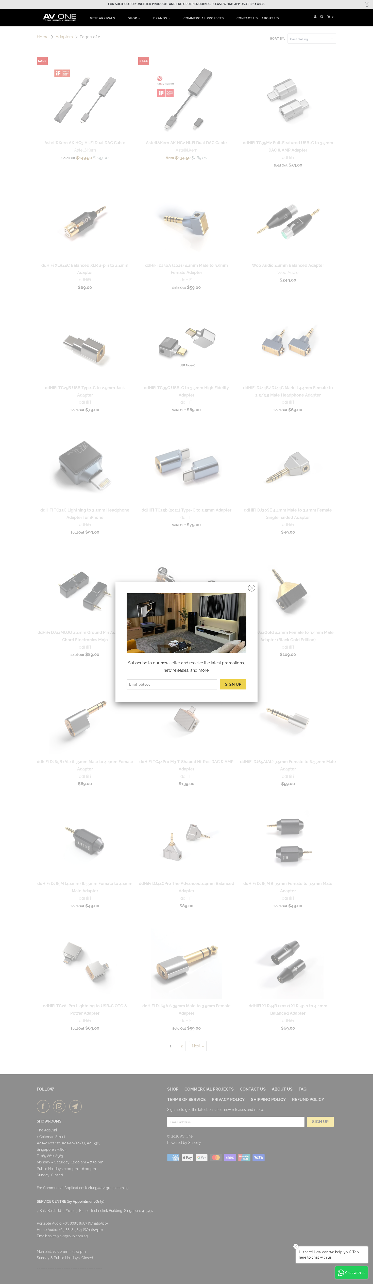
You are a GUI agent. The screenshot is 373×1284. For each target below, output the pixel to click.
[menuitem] (102, 18)
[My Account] (315, 17)
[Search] (322, 17)
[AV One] (59, 18)
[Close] (251, 588)
